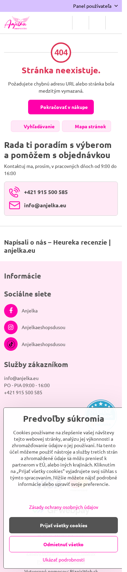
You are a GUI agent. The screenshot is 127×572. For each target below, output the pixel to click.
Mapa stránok (90, 126)
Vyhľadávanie (39, 126)
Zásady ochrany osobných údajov (63, 507)
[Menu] (114, 23)
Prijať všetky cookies (63, 525)
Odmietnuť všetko (63, 544)
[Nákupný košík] (97, 23)
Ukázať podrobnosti (64, 559)
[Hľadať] (80, 23)
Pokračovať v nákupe (63, 107)
